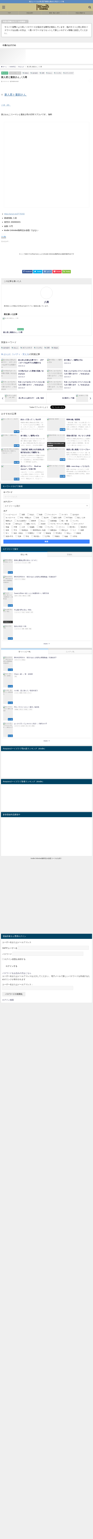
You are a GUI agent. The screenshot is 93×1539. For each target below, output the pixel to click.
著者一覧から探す (54, 13)
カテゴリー (7, 502)
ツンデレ (58, 73)
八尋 (46, 302)
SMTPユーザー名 (9, 948)
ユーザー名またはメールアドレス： (17, 984)
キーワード (7, 492)
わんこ (50, 73)
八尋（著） (6, 105)
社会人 (27, 73)
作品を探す (30, 13)
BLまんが (5, 73)
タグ (5, 511)
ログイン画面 (8, 1000)
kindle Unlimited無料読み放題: (17, 230)
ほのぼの (35, 73)
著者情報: (8, 218)
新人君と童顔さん (15, 94)
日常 (43, 73)
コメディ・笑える (15, 73)
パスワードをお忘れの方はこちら (16, 973)
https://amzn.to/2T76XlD (14, 214)
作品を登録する (80, 13)
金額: (6, 226)
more (46, 643)
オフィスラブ (69, 73)
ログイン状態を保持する (15, 959)
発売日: (7, 222)
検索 (46, 541)
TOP (9, 13)
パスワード (7, 954)
